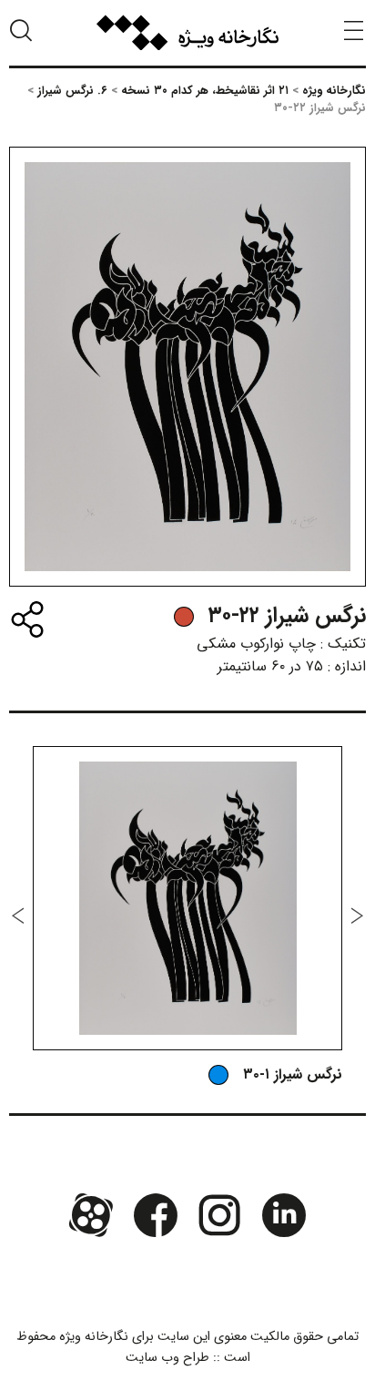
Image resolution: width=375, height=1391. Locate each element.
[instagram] (219, 1214)
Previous (357, 915)
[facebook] (156, 1214)
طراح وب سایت (167, 1357)
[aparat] (91, 1214)
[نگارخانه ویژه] (187, 33)
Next (18, 915)
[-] (184, 617)
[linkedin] (283, 1214)
